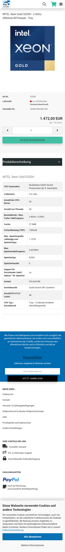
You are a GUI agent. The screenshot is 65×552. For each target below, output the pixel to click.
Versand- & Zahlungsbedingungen (18, 405)
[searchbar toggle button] (44, 4)
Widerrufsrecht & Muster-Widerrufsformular (23, 411)
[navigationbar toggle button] (61, 4)
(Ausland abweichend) (39, 104)
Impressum (7, 394)
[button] (7, 130)
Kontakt (6, 400)
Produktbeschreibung (16, 162)
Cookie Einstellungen (12, 428)
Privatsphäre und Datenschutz (16, 422)
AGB (4, 417)
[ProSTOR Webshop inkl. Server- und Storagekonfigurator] (5, 4)
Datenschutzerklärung (12, 530)
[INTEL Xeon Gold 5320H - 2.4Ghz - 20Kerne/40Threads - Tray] (33, 48)
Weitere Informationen (32, 545)
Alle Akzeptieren (32, 536)
